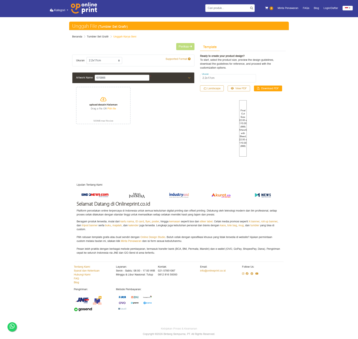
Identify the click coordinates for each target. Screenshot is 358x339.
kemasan (174, 221)
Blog (76, 282)
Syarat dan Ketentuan (87, 270)
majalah (117, 225)
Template (210, 47)
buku (108, 225)
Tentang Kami (82, 267)
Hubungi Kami (82, 274)
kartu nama (127, 221)
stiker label (206, 221)
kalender (133, 225)
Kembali (281, 27)
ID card (139, 221)
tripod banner (90, 225)
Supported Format (177, 59)
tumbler (255, 225)
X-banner (254, 221)
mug (241, 225)
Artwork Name (84, 77)
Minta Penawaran (131, 241)
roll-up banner (269, 221)
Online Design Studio (152, 237)
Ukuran (80, 60)
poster (155, 221)
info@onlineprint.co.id (213, 270)
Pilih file (111, 108)
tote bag (232, 225)
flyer (147, 221)
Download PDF (270, 88)
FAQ (76, 278)
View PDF (241, 88)
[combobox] (348, 8)
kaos (223, 225)
